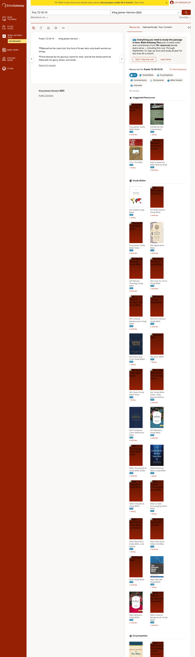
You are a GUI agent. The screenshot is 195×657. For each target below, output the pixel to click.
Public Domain (46, 95)
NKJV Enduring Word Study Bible (158, 469)
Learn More (166, 59)
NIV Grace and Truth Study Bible (137, 358)
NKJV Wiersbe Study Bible (156, 580)
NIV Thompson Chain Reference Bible (136, 432)
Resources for (145, 69)
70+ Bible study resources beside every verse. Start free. (99, 2)
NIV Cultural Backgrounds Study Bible (138, 321)
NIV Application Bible (157, 246)
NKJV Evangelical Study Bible (136, 505)
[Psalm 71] (31, 58)
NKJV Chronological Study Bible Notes (137, 469)
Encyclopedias (140, 635)
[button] (180, 3)
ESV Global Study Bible (136, 211)
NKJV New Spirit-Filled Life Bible (157, 542)
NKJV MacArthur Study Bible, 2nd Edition (136, 544)
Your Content (165, 27)
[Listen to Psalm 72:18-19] (63, 28)
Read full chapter (47, 65)
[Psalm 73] (122, 58)
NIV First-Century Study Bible (158, 320)
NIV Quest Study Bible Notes (136, 393)
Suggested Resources (144, 97)
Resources (134, 27)
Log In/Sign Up (182, 2)
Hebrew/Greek (150, 27)
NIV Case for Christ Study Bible (158, 282)
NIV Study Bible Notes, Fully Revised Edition (157, 394)
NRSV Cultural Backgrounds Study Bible (159, 617)
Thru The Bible (135, 162)
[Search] (186, 12)
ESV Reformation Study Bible (157, 211)
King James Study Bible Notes (137, 128)
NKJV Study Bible (136, 579)
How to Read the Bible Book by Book (158, 163)
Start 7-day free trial (144, 59)
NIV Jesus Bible (157, 357)
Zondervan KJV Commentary (156, 128)
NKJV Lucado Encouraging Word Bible (158, 506)
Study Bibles (139, 180)
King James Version (49, 90)
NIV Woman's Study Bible (156, 431)
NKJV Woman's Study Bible (135, 616)
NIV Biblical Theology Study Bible (136, 283)
